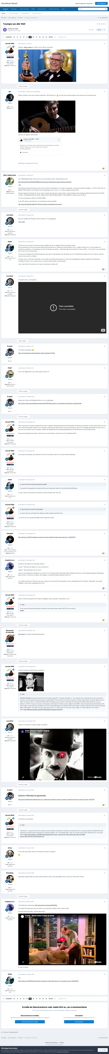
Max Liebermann (9, 175)
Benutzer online (37, 13)
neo (9, 91)
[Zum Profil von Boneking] (10, 879)
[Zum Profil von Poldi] (10, 374)
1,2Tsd (11, 575)
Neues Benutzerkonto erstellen (30, 1021)
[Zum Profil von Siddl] (10, 247)
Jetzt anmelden (79, 1021)
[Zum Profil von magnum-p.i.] (10, 566)
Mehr (63, 9)
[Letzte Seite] (55, 37)
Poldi (10, 368)
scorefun (9, 215)
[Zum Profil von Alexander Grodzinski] (10, 638)
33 (23, 37)
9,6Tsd (11, 548)
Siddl (10, 242)
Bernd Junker (14, 28)
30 (14, 37)
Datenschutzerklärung (51, 1042)
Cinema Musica (42, 9)
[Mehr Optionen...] (104, 44)
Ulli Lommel (21, 634)
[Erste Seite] (3, 37)
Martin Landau (28, 47)
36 (33, 37)
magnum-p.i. (10, 560)
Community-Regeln (13, 13)
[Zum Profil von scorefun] (10, 221)
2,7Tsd (11, 106)
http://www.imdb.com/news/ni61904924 (46, 905)
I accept (103, 1050)
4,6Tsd (11, 229)
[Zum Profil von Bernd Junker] (5, 30)
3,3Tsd (11, 256)
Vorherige (9, 37)
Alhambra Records (54, 9)
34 (27, 37)
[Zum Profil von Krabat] (10, 352)
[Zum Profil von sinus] (10, 854)
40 (46, 37)
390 (11, 361)
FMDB (33, 9)
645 (11, 382)
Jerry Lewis (21, 221)
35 (30, 37)
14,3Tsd (11, 649)
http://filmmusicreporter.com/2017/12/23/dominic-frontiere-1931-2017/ (43, 709)
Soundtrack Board (9, 3)
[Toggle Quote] (21, 484)
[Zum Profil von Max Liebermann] (10, 181)
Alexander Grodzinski (10, 631)
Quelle (22, 610)
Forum (3, 13)
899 (11, 887)
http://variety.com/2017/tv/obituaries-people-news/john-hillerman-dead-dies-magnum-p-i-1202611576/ (47, 537)
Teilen (92, 29)
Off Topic (18, 30)
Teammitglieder (25, 13)
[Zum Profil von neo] (10, 97)
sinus (10, 848)
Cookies (61, 1042)
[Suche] (106, 9)
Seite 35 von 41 (62, 37)
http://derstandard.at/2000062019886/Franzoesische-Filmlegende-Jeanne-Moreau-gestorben (45, 182)
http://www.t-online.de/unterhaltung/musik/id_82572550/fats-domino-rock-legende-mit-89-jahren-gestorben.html (49, 403)
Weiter (51, 37)
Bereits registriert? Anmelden (84, 3)
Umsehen (5, 9)
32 (20, 37)
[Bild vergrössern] (47, 65)
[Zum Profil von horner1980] (10, 49)
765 (11, 190)
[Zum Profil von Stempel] (10, 539)
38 (39, 37)
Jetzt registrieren (101, 3)
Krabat (9, 346)
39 (43, 37)
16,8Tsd (11, 60)
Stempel (10, 533)
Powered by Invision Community (54, 1044)
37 (36, 37)
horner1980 (9, 43)
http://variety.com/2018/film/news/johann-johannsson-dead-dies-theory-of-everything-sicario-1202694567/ (48, 981)
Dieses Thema (98, 9)
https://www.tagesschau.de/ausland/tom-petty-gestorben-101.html (36, 353)
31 (17, 37)
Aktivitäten (14, 9)
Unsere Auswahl (24, 9)
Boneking (9, 873)
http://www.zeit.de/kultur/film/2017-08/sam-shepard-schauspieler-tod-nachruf (40, 204)
